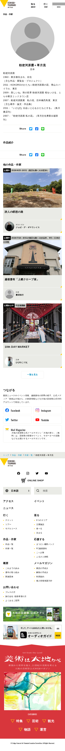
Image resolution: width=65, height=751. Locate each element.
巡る (36, 515)
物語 (27, 729)
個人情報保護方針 (44, 581)
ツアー (8, 524)
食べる (39, 528)
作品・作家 (8, 14)
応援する (39, 539)
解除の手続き (42, 572)
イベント (39, 501)
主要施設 (40, 524)
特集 (19, 721)
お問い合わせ (11, 587)
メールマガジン (43, 563)
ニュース (8, 508)
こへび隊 (40, 553)
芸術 (35, 721)
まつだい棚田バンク (45, 544)
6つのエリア (41, 520)
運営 (43, 729)
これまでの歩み (12, 568)
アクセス (8, 501)
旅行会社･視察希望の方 (16, 596)
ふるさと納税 (42, 557)
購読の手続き (42, 568)
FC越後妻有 (41, 548)
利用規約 (40, 577)
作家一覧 (29, 455)
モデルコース (11, 528)
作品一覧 (9, 544)
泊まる (39, 533)
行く (6, 515)
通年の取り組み (12, 572)
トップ (6, 455)
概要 (6, 563)
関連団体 (9, 577)
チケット (9, 520)
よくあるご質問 (12, 600)
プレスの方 (10, 592)
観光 (51, 721)
